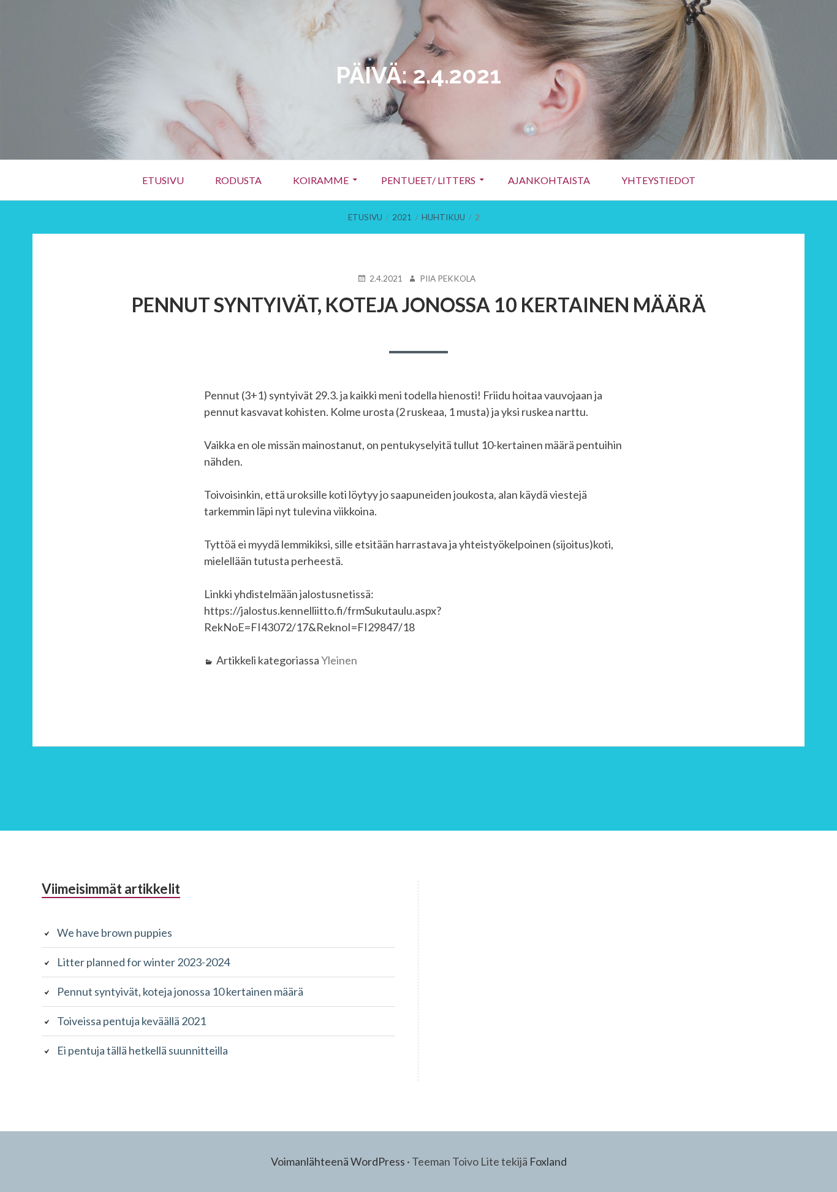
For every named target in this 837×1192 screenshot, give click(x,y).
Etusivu (163, 180)
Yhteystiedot (658, 180)
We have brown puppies (114, 932)
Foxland (548, 1161)
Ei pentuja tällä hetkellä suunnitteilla (142, 1050)
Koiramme (321, 180)
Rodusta (238, 180)
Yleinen (339, 660)
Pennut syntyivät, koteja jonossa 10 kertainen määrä (419, 305)
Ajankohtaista (549, 180)
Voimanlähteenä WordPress (338, 1161)
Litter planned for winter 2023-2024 (143, 962)
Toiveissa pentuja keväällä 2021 (131, 1021)
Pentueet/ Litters (428, 180)
